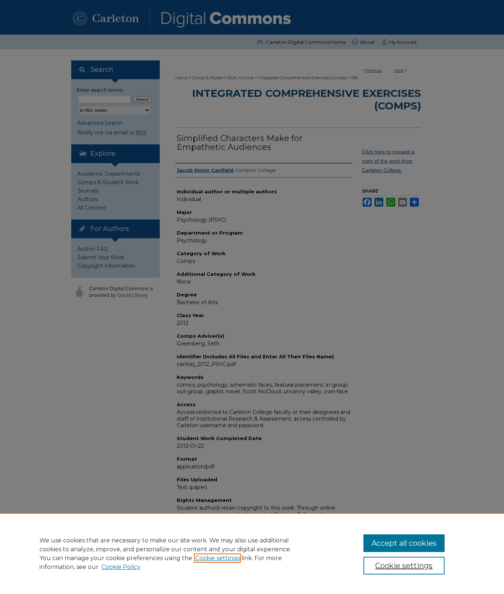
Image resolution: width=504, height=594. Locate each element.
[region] (252, 553)
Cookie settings (217, 558)
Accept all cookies (404, 543)
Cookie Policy (121, 566)
